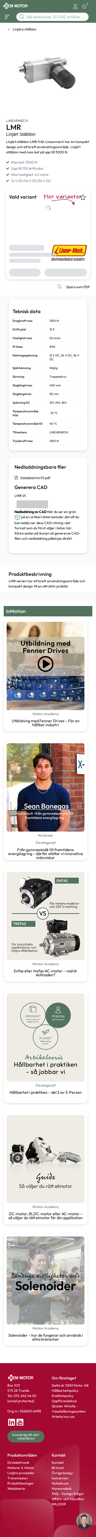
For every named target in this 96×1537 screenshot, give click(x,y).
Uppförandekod (64, 1401)
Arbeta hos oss (63, 1416)
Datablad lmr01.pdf (35, 478)
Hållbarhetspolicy (65, 1390)
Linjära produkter (20, 1473)
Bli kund (58, 1468)
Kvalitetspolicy (63, 1396)
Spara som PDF (78, 287)
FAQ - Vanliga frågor (68, 1493)
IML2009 (59, 1504)
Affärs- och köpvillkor (68, 1499)
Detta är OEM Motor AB (70, 1385)
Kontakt (58, 1462)
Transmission (17, 1478)
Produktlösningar (20, 1483)
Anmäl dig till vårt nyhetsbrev (26, 1437)
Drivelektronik (18, 1462)
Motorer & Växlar (20, 1468)
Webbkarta (16, 1488)
